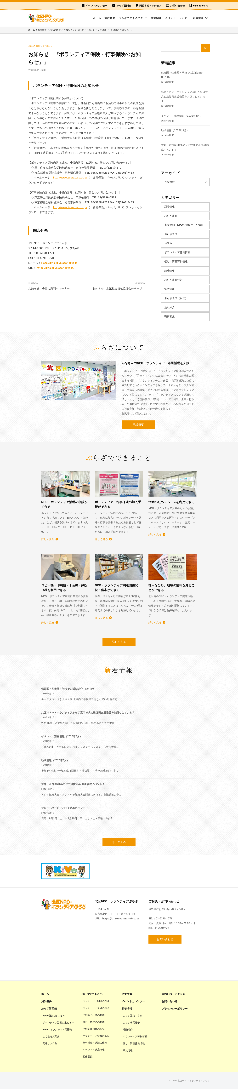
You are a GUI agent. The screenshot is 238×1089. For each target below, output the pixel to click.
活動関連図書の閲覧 (94, 1028)
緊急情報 (169, 289)
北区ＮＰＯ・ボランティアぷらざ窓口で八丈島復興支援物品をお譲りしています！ (184, 96)
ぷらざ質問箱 (124, 5)
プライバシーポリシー (175, 1008)
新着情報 (198, 18)
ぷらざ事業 (170, 215)
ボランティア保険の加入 (96, 1008)
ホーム (97, 18)
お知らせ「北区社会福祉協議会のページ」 (119, 288)
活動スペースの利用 (94, 1015)
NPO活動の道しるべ (54, 1015)
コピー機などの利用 (94, 1021)
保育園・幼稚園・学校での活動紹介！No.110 (67, 688)
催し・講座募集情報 (176, 261)
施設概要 (110, 18)
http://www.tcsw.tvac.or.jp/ (70, 177)
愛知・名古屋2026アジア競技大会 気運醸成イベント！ (73, 784)
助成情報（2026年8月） (175, 130)
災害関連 (156, 18)
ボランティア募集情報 (177, 252)
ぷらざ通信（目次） (176, 298)
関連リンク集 (50, 1043)
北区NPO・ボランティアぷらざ (194, 1080)
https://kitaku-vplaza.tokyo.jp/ (55, 267)
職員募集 (169, 316)
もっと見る (119, 842)
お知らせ (48, 46)
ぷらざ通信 (34, 46)
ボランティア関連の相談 (96, 1001)
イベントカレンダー (97, 5)
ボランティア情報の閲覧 (96, 1035)
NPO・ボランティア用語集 (57, 1029)
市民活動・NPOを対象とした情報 (184, 224)
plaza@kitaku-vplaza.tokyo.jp (59, 262)
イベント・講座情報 (94, 1049)
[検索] (205, 48)
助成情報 (169, 270)
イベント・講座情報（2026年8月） (181, 115)
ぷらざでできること (131, 18)
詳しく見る (47, 539)
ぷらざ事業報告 (173, 279)
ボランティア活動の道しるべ (58, 1022)
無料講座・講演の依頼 (95, 1042)
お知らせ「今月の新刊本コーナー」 (50, 288)
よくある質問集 (51, 1036)
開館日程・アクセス (150, 5)
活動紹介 (169, 307)
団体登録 (87, 1056)
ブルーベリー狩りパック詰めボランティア (66, 807)
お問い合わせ (177, 5)
